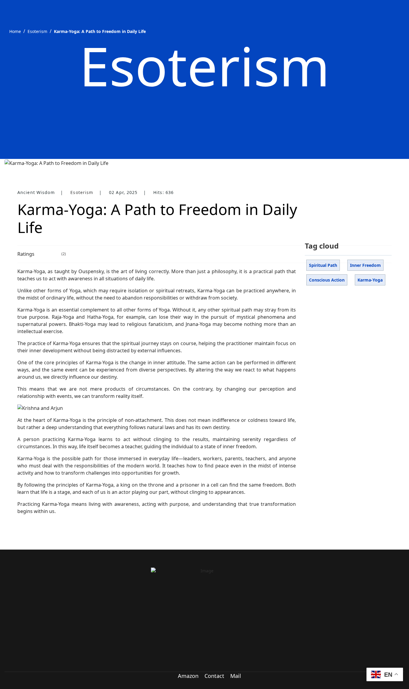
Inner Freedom (365, 265)
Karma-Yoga (370, 280)
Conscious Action (327, 280)
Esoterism (81, 192)
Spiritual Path (323, 265)
